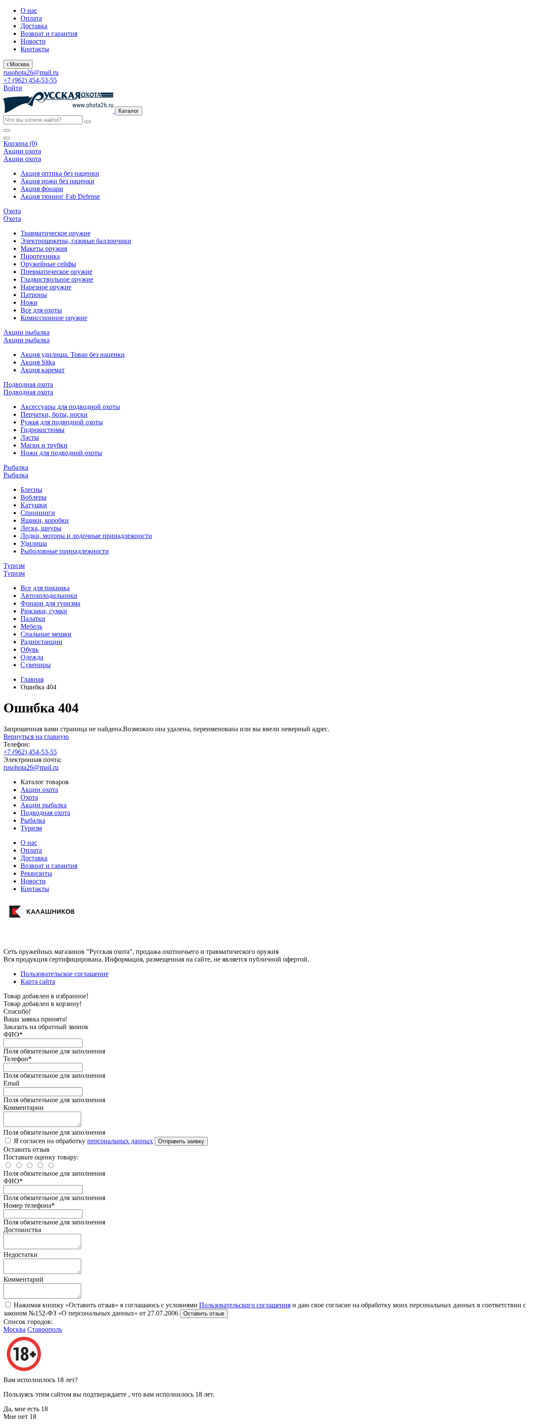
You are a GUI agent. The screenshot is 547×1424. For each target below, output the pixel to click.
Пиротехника (40, 256)
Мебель (31, 626)
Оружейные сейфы (48, 264)
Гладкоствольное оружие (57, 279)
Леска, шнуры (41, 528)
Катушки (34, 505)
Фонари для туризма (50, 603)
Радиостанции (41, 641)
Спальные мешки (46, 634)
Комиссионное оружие (54, 317)
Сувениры (36, 664)
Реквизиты (36, 873)
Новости (33, 41)
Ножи (29, 302)
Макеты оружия (44, 248)
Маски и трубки (44, 445)
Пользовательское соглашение (65, 973)
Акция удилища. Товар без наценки (73, 354)
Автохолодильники (49, 595)
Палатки (33, 618)
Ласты (30, 437)
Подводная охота (45, 812)
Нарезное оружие (46, 287)
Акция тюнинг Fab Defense (60, 196)
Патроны (34, 294)
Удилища (34, 543)
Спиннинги (38, 512)
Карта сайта (38, 981)
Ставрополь (44, 1329)
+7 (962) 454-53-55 (30, 80)
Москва (14, 1329)
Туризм (31, 828)
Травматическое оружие (56, 233)
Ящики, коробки (45, 520)
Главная (32, 679)
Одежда (32, 657)
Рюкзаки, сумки (44, 611)
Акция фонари (42, 188)
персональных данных (120, 1140)
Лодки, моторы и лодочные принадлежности (86, 535)
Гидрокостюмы (43, 429)
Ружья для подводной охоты (62, 422)
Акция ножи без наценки (57, 181)
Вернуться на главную (36, 736)
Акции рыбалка (44, 805)
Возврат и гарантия (49, 33)
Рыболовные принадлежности (65, 551)
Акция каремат (43, 370)
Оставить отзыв (203, 1313)
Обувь (29, 649)
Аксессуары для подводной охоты (70, 406)
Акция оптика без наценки (60, 173)
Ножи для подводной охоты (61, 452)
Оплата (31, 18)
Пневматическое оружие (56, 271)
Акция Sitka (38, 362)
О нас (29, 10)
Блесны (31, 489)
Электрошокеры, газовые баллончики (76, 240)
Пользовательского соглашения (245, 1305)
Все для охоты (41, 310)
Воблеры (34, 497)
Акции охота (39, 789)
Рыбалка (33, 820)
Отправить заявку (181, 1141)
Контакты (35, 49)
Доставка (34, 25)
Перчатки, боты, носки (54, 414)
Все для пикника (45, 587)
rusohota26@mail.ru (31, 72)
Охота (29, 797)
